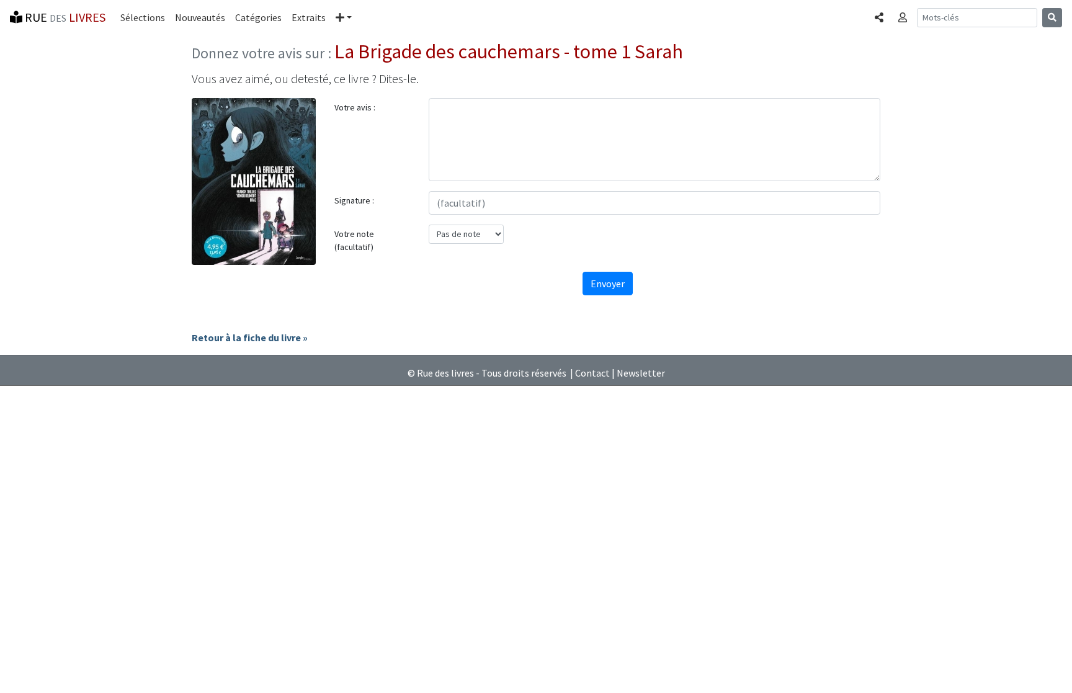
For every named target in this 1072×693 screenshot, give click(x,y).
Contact (592, 373)
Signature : (354, 200)
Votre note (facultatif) (354, 240)
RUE (63, 17)
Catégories (258, 17)
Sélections (142, 17)
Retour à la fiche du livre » (250, 337)
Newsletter (641, 373)
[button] (344, 17)
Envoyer (608, 283)
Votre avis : (354, 107)
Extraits (309, 17)
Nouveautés (200, 17)
